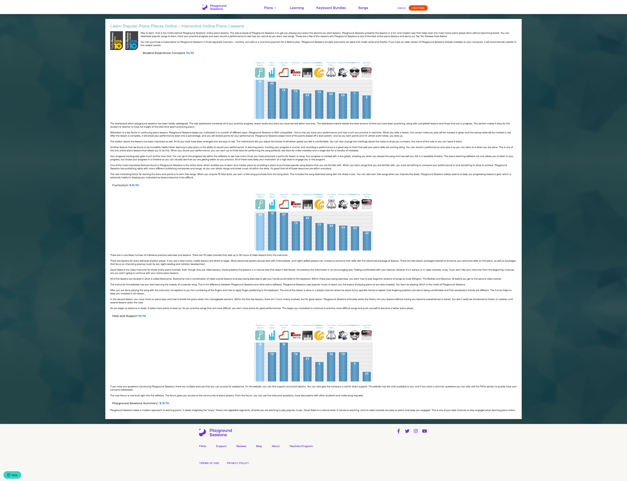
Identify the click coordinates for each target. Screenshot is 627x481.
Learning (297, 7)
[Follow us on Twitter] (407, 431)
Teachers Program (301, 446)
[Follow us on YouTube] (424, 431)
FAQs (202, 446)
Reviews (241, 446)
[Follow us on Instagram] (416, 431)
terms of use (209, 463)
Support (221, 446)
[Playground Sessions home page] (214, 7)
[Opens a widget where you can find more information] (12, 475)
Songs (363, 7)
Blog (259, 446)
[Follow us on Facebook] (398, 431)
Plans (268, 7)
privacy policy (238, 463)
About (276, 446)
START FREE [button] (418, 8)
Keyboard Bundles (331, 7)
